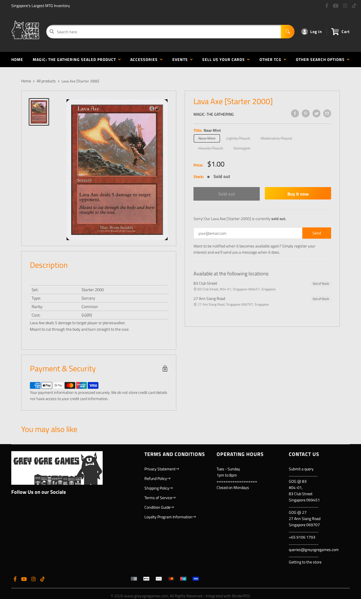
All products (46, 81)
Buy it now (298, 193)
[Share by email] (327, 113)
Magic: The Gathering (213, 114)
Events (181, 59)
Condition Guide (157, 507)
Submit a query (301, 469)
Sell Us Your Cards (224, 59)
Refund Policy (155, 478)
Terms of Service (158, 498)
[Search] (287, 31)
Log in (316, 31)
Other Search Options (321, 59)
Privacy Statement (159, 469)
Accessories (145, 59)
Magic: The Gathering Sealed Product (75, 59)
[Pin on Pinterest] (306, 113)
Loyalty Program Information (168, 517)
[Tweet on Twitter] (316, 113)
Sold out (226, 193)
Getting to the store (305, 562)
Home (17, 59)
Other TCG (271, 59)
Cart (346, 31)
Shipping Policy (156, 488)
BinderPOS (241, 596)
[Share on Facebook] (295, 113)
